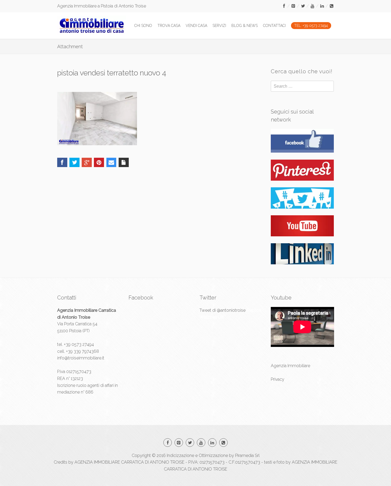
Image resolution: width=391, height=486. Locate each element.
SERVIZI (219, 25)
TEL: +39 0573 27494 (311, 25)
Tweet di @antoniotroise (222, 310)
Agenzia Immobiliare (290, 365)
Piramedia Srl (247, 455)
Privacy (277, 379)
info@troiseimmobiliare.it (80, 358)
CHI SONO (143, 25)
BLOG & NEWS (244, 25)
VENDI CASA (196, 25)
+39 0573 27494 (79, 344)
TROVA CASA (168, 25)
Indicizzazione (180, 455)
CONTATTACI (274, 25)
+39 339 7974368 (82, 351)
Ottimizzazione (213, 455)
